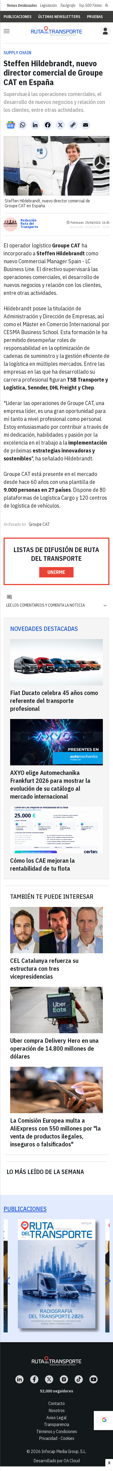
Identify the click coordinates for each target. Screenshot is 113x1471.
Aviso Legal (56, 1417)
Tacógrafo (67, 5)
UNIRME (56, 572)
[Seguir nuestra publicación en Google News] (10, 125)
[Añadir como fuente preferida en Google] (103, 1420)
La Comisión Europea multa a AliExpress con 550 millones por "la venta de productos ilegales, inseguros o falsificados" (55, 1132)
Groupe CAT (39, 524)
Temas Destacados (22, 5)
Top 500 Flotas (90, 5)
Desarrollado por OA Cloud (56, 1460)
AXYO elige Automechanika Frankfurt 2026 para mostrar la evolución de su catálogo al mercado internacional (50, 784)
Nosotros (57, 1410)
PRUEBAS (95, 16)
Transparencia (56, 1424)
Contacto (56, 1403)
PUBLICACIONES (18, 16)
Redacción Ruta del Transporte (29, 224)
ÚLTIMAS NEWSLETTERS (59, 16)
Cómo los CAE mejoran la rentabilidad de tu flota (42, 864)
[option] (56, 1273)
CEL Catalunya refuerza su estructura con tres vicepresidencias (44, 968)
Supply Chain (17, 52)
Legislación (48, 5)
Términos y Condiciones (56, 1431)
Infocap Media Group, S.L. (63, 1451)
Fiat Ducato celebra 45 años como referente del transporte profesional (54, 700)
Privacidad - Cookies (56, 1438)
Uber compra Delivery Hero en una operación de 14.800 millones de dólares (54, 1048)
